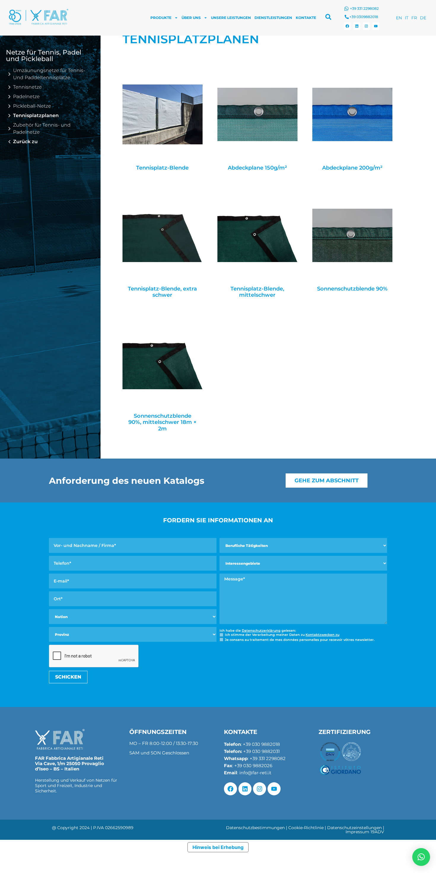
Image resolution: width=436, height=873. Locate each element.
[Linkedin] (356, 26)
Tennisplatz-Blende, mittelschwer (257, 292)
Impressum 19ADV (365, 831)
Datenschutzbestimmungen (255, 827)
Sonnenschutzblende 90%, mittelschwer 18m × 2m (162, 422)
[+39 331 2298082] (346, 8)
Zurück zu (25, 141)
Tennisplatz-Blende (162, 168)
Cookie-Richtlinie (306, 827)
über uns (191, 17)
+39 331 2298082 (364, 8)
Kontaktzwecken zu (322, 635)
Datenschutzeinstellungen (354, 827)
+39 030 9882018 (261, 744)
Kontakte (306, 17)
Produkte (160, 17)
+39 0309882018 (363, 17)
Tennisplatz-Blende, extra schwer (162, 292)
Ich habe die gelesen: (257, 630)
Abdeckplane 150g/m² (257, 168)
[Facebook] (347, 26)
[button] (421, 857)
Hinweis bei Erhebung (218, 847)
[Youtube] (375, 26)
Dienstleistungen (273, 17)
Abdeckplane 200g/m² (352, 168)
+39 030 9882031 (261, 751)
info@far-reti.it (255, 772)
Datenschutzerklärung (261, 630)
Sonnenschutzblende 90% (352, 289)
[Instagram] (366, 26)
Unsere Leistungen (231, 17)
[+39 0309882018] (347, 17)
